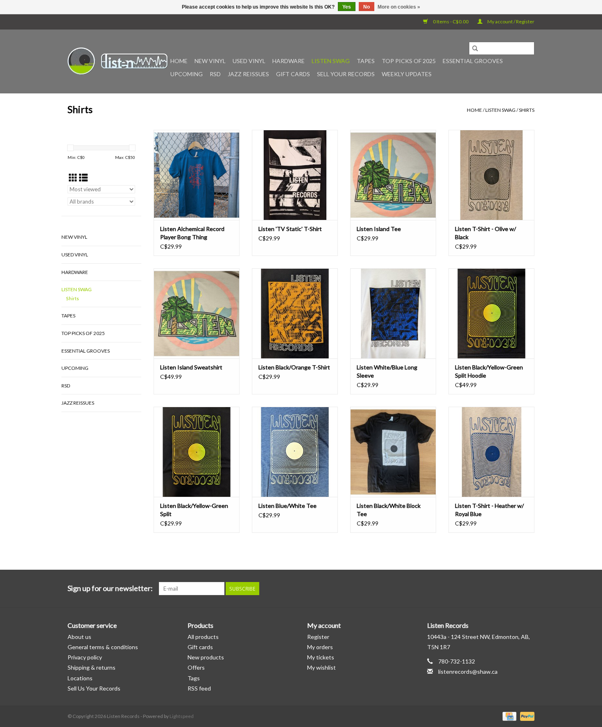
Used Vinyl (249, 60)
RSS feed (199, 688)
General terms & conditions (103, 646)
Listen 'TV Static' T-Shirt (290, 228)
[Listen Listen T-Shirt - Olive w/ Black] (491, 175)
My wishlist (321, 667)
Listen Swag (331, 60)
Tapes (366, 60)
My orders (320, 646)
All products (203, 636)
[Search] (475, 48)
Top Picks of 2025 (409, 60)
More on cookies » (399, 7)
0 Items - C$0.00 (450, 21)
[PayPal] (525, 716)
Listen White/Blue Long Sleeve (387, 371)
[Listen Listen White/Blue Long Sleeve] (393, 313)
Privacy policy (85, 657)
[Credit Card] (508, 716)
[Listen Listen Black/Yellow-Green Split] (197, 452)
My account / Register (510, 21)
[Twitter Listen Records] (513, 588)
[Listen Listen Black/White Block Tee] (393, 452)
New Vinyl (210, 60)
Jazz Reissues (248, 73)
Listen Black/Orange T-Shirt (294, 367)
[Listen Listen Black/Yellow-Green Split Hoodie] (491, 313)
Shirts (526, 110)
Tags (194, 678)
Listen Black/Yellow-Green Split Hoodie (489, 371)
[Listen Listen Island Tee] (393, 175)
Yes (346, 7)
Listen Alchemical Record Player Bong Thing (192, 232)
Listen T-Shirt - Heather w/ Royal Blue (489, 509)
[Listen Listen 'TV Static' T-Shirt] (295, 175)
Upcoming (186, 73)
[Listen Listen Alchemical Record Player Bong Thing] (197, 175)
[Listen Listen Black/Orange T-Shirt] (295, 313)
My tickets (320, 657)
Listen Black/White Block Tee (389, 509)
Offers (196, 667)
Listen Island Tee (379, 228)
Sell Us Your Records (94, 688)
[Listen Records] (118, 61)
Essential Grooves (473, 60)
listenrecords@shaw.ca (468, 671)
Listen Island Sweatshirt (191, 367)
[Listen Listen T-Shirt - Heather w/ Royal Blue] (491, 452)
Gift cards (293, 73)
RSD (215, 73)
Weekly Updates (407, 73)
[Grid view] (73, 177)
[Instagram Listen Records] (527, 588)
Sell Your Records (346, 73)
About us (79, 636)
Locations (80, 678)
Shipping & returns (91, 667)
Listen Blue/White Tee (287, 505)
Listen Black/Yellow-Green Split (194, 509)
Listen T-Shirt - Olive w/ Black (485, 232)
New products (206, 657)
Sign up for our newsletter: (110, 588)
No (366, 7)
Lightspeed (182, 716)
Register (318, 636)
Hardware (288, 60)
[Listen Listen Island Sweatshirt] (197, 313)
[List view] (83, 177)
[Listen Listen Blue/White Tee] (295, 452)
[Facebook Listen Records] (499, 588)
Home (179, 60)
